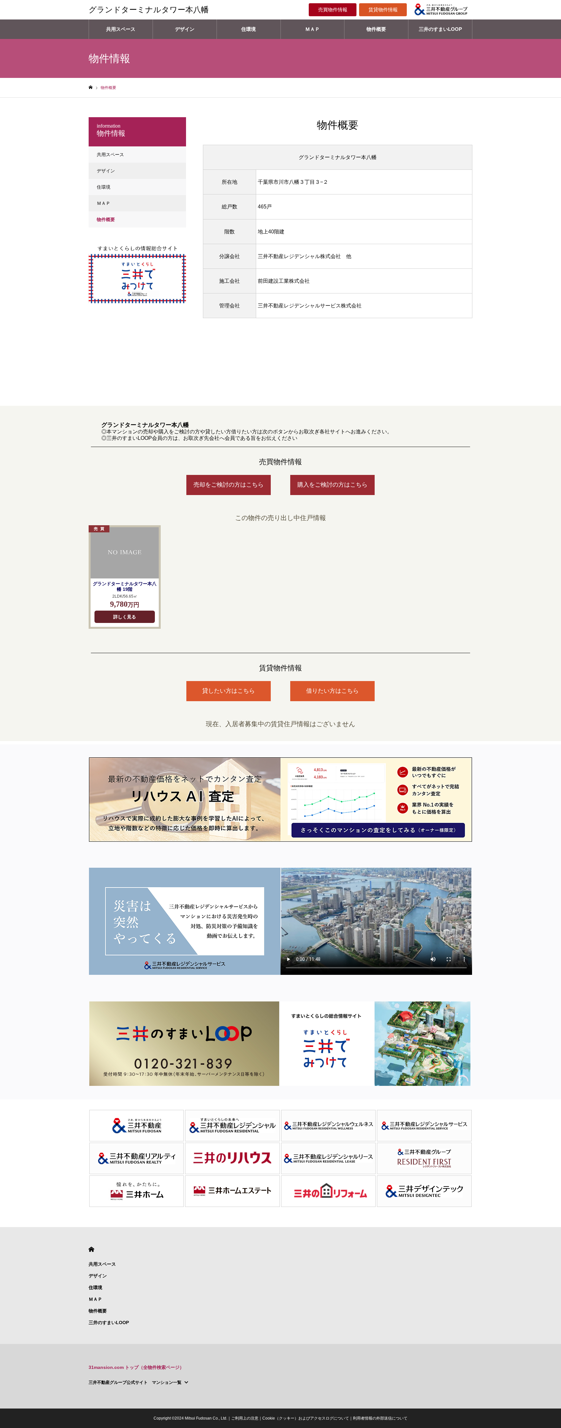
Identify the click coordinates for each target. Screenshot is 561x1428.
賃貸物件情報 (383, 9)
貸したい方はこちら (228, 691)
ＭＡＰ (312, 29)
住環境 (248, 29)
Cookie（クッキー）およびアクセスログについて (305, 1418)
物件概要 (376, 29)
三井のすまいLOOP (440, 29)
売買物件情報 (332, 9)
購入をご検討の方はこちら (332, 484)
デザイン (184, 29)
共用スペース (120, 29)
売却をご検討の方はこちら (228, 484)
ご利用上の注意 (244, 1418)
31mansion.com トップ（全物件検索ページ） (136, 1367)
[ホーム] (91, 87)
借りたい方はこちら (332, 691)
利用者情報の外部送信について (380, 1418)
